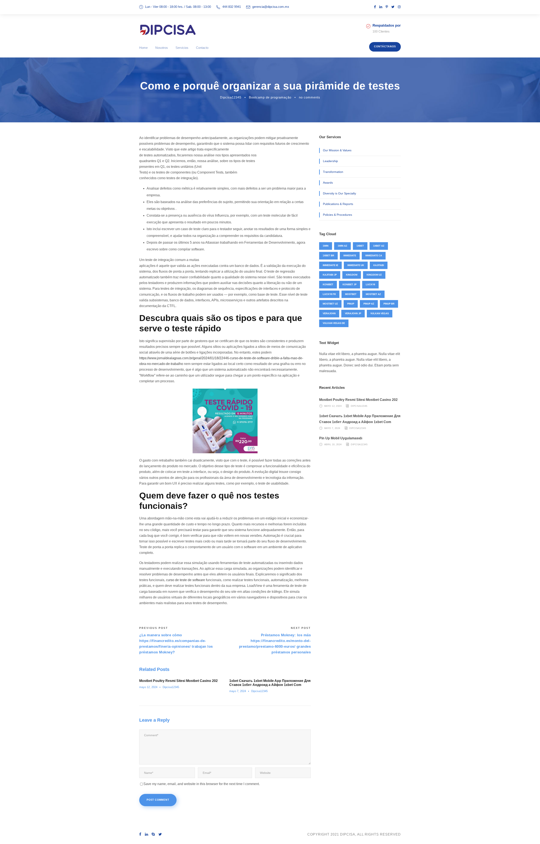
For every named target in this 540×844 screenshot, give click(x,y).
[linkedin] (380, 7)
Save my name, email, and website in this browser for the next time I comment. (201, 784)
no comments (309, 97)
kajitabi (378, 265)
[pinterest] (387, 7)
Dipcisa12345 (230, 97)
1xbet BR (328, 255)
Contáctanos (385, 46)
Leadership (330, 161)
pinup (350, 303)
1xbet (360, 245)
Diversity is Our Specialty (339, 193)
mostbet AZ (373, 294)
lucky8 (370, 284)
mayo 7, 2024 (237, 691)
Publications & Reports (338, 204)
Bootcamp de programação (270, 97)
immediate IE (330, 265)
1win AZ (342, 245)
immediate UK (355, 265)
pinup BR (388, 303)
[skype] (153, 834)
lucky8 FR (329, 294)
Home (143, 47)
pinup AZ (368, 303)
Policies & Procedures (337, 214)
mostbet (350, 294)
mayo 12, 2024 (148, 687)
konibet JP (349, 284)
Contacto (202, 47)
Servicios (182, 47)
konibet (328, 284)
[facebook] (375, 7)
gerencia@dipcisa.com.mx (270, 6)
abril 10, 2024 (333, 444)
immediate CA (373, 255)
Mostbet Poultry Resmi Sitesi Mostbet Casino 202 (178, 681)
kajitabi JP (330, 274)
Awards (328, 182)
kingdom (351, 274)
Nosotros (161, 47)
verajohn (329, 313)
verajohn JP (353, 313)
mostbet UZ (330, 303)
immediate (349, 255)
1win (325, 245)
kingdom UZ (374, 274)
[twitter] (392, 7)
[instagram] (399, 7)
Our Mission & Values (337, 150)
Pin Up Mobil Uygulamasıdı (340, 438)
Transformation (333, 171)
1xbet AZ (378, 245)
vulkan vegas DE (334, 323)
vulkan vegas (379, 313)
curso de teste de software (185, 580)
